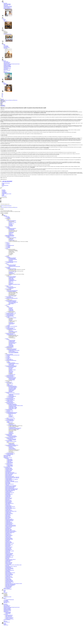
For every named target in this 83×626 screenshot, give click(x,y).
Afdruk (3, 184)
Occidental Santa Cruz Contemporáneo (11, 485)
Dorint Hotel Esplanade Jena (9, 347)
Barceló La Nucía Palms (9, 562)
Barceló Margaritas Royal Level (10, 472)
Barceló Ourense (8, 552)
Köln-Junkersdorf (8, 357)
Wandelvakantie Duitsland (7, 66)
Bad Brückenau (8, 218)
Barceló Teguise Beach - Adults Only (11, 486)
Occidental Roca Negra (9, 470)
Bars (4, 20)
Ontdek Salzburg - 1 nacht (12, 408)
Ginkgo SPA (10, 432)
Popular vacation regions (7, 4)
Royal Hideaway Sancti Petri (9, 568)
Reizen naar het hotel (10, 262)
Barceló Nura (7, 565)
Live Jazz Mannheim (12, 379)
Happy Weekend (11, 303)
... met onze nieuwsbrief (7, 181)
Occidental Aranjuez (8, 547)
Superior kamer (11, 309)
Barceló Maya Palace (8, 534)
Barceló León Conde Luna (9, 553)
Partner (3, 195)
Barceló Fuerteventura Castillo (10, 476)
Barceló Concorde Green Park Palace (11, 525)
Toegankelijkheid (4, 192)
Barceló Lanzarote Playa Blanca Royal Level (12, 488)
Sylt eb (10, 414)
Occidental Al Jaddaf (8, 491)
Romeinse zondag (11, 232)
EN (2, 94)
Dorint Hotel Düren (8, 296)
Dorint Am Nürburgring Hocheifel (10, 398)
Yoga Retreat (11, 446)
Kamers (8, 306)
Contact (3, 183)
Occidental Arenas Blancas (9, 513)
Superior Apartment (10, 460)
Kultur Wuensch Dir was (9, 615)
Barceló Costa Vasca (8, 548)
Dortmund (7, 285)
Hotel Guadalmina (8, 569)
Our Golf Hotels (6, 46)
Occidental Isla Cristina (9, 576)
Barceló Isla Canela (8, 582)
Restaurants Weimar (10, 422)
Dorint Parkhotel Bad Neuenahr (10, 235)
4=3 (9, 324)
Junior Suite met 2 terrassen (12, 342)
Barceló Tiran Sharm (8, 498)
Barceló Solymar (8, 514)
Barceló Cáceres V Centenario (10, 550)
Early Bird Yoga (11, 282)
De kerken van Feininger (12, 427)
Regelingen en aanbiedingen (11, 362)
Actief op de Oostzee (12, 448)
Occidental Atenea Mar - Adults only (11, 559)
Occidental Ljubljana (8, 587)
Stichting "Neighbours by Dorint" (6, 193)
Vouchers (3, 82)
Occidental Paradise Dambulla (10, 519)
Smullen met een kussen (12, 369)
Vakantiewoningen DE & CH (8, 6)
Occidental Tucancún (8, 537)
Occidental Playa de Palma (9, 469)
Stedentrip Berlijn (8, 613)
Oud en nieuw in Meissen (12, 388)
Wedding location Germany (7, 596)
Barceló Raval (7, 557)
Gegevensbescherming (5, 185)
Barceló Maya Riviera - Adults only (10, 530)
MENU (1, 103)
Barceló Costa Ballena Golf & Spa (10, 572)
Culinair (3, 18)
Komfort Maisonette (10, 462)
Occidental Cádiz (8, 575)
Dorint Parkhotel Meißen (9, 382)
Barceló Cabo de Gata (9, 573)
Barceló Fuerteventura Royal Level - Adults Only (12, 477)
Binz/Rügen (7, 256)
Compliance (3, 191)
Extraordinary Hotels (7, 47)
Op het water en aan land (12, 271)
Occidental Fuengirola (9, 579)
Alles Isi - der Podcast (7, 7)
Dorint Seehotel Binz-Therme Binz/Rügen (11, 261)
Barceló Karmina (8, 543)
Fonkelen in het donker (12, 374)
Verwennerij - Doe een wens (9, 617)
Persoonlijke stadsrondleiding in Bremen (14, 284)
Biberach (7, 248)
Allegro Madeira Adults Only (10, 503)
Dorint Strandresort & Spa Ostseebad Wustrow (12, 445)
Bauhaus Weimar (11, 433)
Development (4, 190)
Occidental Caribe (8, 509)
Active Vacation (6, 61)
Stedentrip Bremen (8, 612)
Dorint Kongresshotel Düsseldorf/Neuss (11, 300)
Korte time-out (11, 322)
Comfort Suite (11, 307)
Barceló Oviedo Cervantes (9, 544)
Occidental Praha (8, 521)
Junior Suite (10, 308)
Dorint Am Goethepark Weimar (10, 420)
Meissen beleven (11, 390)
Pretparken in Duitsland (7, 65)
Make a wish (5, 602)
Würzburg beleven (11, 443)
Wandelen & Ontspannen (12, 439)
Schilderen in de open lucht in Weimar (14, 428)
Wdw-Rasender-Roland (12, 258)
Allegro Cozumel (8, 536)
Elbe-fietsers (10, 391)
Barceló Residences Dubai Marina (10, 490)
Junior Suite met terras (12, 343)
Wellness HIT (11, 239)
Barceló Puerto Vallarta (9, 542)
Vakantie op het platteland (7, 64)
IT (2, 96)
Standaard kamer (11, 310)
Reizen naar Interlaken (10, 346)
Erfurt (6, 305)
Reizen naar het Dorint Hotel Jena (12, 348)
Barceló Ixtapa (8, 540)
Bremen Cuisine (11, 278)
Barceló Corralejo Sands (9, 474)
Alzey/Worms (7, 216)
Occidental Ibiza (8, 493)
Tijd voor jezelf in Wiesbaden (13, 436)
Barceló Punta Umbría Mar (9, 580)
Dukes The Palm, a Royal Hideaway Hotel (11, 489)
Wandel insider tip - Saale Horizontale (14, 350)
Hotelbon (5, 83)
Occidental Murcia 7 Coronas (10, 555)
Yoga (4, 598)
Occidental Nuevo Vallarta (9, 539)
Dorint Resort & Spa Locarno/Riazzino (11, 360)
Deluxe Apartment (9, 459)
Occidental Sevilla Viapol (9, 581)
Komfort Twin (9, 461)
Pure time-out (11, 260)
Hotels (3, 2)
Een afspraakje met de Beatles (13, 331)
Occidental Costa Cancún (9, 535)
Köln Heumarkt (8, 355)
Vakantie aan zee (6, 67)
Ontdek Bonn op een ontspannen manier (14, 266)
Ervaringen (3, 44)
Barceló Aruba (8, 499)
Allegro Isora (7, 484)
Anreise (8, 356)
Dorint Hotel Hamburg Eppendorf (10, 333)
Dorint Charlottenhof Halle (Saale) (10, 327)
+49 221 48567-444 (3, 101)
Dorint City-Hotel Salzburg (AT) (10, 402)
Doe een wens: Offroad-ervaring (13, 302)
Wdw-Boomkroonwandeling (13, 259)
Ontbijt (5, 19)
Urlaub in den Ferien (6, 606)
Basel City (7, 242)
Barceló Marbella (8, 571)
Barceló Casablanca (8, 517)
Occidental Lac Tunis (8, 527)
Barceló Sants (7, 558)
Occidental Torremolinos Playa (10, 570)
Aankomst (8, 217)
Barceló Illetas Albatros (9, 468)
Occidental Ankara (8, 496)
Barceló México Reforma (9, 538)
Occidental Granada (8, 578)
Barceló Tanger (8, 518)
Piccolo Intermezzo (11, 229)
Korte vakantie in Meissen (12, 387)
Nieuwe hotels (6, 5)
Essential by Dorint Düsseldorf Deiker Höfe (12, 298)
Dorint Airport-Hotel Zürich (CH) (10, 453)
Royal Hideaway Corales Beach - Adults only (12, 481)
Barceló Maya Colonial (9, 529)
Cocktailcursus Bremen (12, 277)
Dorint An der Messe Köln (9, 354)
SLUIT (1, 104)
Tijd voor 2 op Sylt (11, 417)
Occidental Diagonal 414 (9, 560)
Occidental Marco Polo (9, 524)
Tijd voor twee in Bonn (12, 265)
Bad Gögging (7, 226)
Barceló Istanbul (8, 497)
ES (2, 95)
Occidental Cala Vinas (9, 467)
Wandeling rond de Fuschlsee (13, 404)
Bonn (6, 263)
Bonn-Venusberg (8, 267)
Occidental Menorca (8, 567)
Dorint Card (5, 71)
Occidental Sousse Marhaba (9, 523)
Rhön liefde (10, 224)
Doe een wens (6, 69)
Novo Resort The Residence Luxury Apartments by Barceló (14, 583)
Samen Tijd (10, 370)
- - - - (4, 620)
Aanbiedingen (4, 60)
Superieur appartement (12, 340)
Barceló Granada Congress (9, 577)
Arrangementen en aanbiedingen (11, 237)
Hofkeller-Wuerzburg (12, 444)
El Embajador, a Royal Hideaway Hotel (11, 511)
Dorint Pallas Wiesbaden (9, 434)
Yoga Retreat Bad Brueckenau (10, 599)
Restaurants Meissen (10, 385)
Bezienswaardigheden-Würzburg (11, 441)
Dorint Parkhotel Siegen (9, 409)
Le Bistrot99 (5, 592)
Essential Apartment (11, 341)
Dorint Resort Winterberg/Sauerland (10, 437)
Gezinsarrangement (11, 279)
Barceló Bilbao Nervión (9, 549)
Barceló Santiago (8, 482)
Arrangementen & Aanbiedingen (11, 317)
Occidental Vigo (8, 551)
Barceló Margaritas (8, 471)
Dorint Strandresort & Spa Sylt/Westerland (11, 412)
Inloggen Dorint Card (7, 72)
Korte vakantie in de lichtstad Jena (13, 352)
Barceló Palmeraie (8, 516)
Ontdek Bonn (11, 272)
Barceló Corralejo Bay (9, 475)
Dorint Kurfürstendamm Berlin (10, 245)
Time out (10, 233)
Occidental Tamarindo (9, 505)
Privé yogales (11, 368)
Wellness (8, 236)
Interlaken (7, 338)
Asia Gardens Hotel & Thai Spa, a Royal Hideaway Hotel (13, 564)
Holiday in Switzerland (7, 619)
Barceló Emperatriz (8, 545)
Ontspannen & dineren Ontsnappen (14, 363)
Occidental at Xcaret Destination (10, 532)
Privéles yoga (11, 283)
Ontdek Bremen (11, 281)
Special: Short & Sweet (7, 62)
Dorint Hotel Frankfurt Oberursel (10, 314)
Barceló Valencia (8, 561)
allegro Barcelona (8, 556)
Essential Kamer (11, 345)
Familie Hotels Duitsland (7, 455)
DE (2, 93)
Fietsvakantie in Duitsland (7, 610)
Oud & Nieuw (11, 225)
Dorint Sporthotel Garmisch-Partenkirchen (11, 326)
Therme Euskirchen (11, 273)
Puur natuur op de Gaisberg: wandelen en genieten (16, 405)
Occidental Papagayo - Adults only (10, 506)
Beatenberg (7, 243)
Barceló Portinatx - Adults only (10, 492)
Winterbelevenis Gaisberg (12, 406)
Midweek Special (11, 447)
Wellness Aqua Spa (10, 400)
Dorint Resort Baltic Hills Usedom (10, 418)
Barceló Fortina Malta (8, 586)
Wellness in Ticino (11, 364)
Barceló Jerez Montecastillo (9, 574)
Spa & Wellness (6, 45)
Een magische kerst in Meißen (13, 386)
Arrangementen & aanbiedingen (11, 220)
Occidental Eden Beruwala (9, 520)
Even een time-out (11, 223)
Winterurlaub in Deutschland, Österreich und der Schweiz (12, 607)
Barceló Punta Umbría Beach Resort (10, 584)
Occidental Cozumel (8, 541)
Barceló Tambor (8, 504)
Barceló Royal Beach (8, 500)
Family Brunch (11, 424)
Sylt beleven (10, 416)
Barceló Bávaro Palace (9, 507)
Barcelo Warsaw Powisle (9, 585)
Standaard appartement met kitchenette (14, 393)
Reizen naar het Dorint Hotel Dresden (12, 290)
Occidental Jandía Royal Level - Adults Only (12, 479)
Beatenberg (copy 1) (8, 463)
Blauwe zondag (11, 371)
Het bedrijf (3, 189)
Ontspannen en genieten (12, 389)
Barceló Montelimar (8, 502)
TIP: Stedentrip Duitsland (7, 68)
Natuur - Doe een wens (9, 616)
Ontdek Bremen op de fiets (12, 280)
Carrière (3, 194)
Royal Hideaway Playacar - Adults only (11, 531)
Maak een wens (6, 84)
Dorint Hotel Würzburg (9, 440)
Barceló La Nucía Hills (9, 563)
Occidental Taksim (8, 495)
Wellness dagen (11, 234)
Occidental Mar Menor (9, 554)
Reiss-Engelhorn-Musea (12, 378)
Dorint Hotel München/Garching (10, 392)
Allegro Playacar (8, 533)
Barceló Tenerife (8, 483)
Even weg (10, 222)
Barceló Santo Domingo (9, 510)
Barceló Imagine (8, 546)
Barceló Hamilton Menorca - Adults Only (11, 566)
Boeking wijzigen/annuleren (7, 8)
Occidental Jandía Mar (9, 478)
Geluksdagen (11, 372)
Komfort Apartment (10, 465)
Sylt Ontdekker (11, 415)
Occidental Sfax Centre (9, 526)
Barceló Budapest (8, 528)
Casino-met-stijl (11, 288)
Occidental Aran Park (8, 512)
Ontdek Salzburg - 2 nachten (13, 407)
